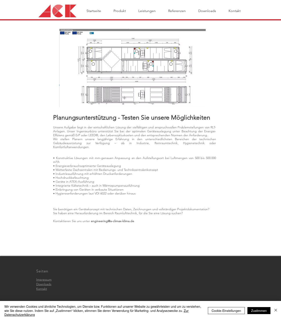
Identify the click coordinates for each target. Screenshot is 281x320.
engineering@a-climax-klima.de (112, 221)
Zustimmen (259, 310)
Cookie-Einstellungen (226, 310)
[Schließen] (275, 310)
